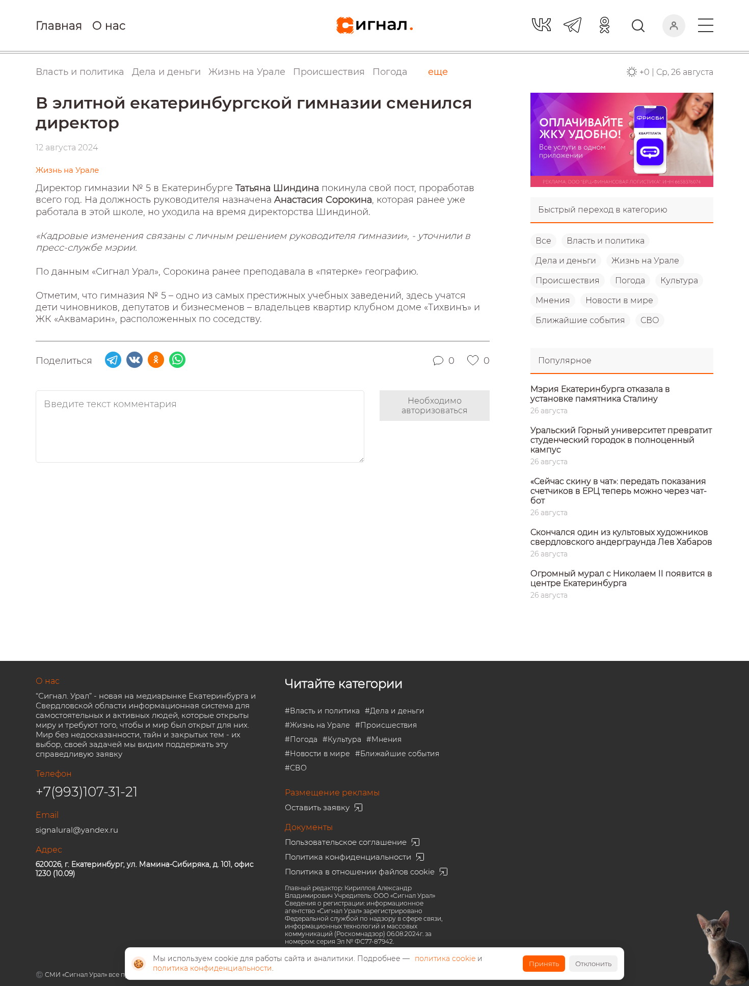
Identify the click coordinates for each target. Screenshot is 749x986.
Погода (390, 71)
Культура (679, 280)
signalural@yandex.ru (77, 830)
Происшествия (568, 280)
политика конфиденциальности (212, 968)
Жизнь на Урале (645, 260)
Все (543, 241)
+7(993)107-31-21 (87, 792)
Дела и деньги (566, 260)
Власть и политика (606, 241)
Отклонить (593, 964)
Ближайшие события (580, 320)
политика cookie (445, 958)
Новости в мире (619, 300)
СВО (649, 320)
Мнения (553, 300)
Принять (544, 964)
